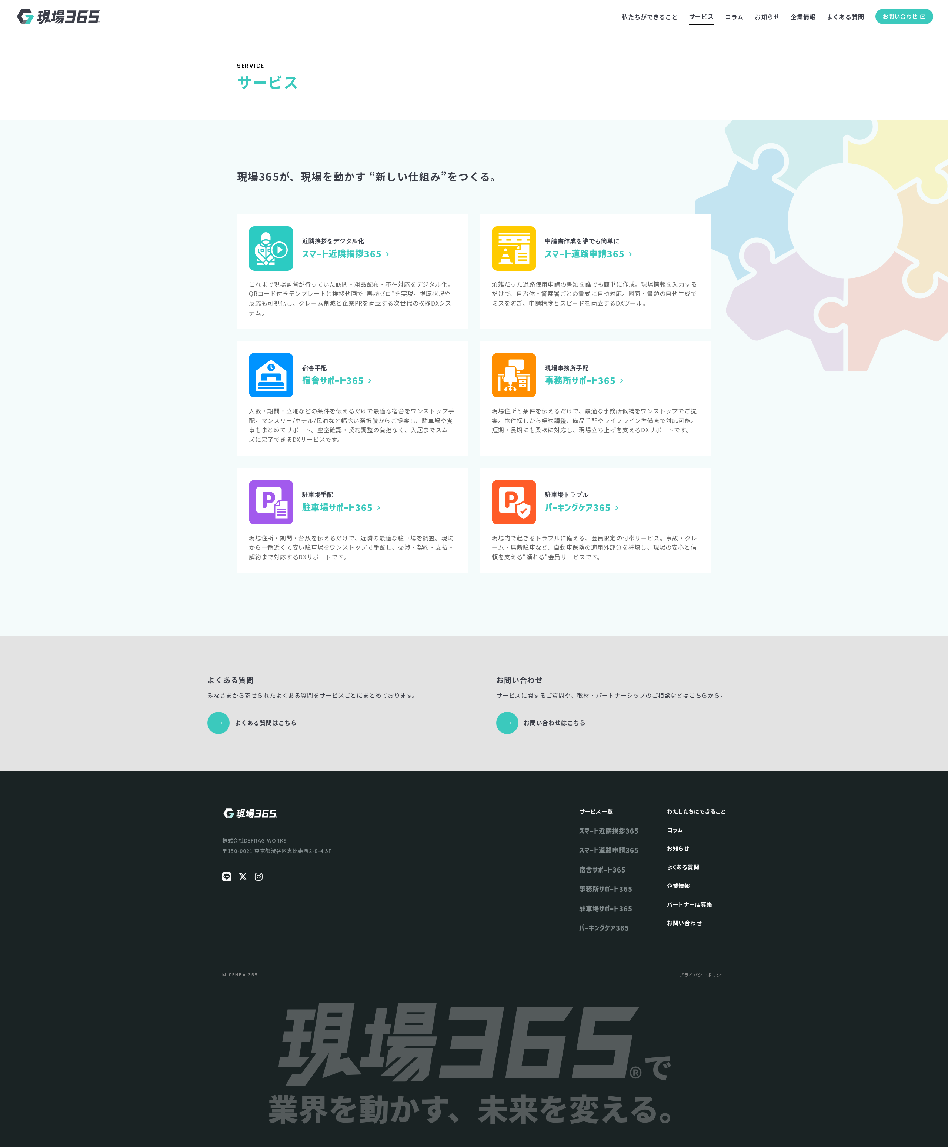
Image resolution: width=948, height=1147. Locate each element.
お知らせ (767, 16)
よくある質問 (845, 16)
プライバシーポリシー (702, 975)
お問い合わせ (684, 923)
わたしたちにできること (696, 811)
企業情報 (803, 16)
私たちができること (650, 16)
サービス (701, 16)
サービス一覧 (596, 811)
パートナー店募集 (689, 904)
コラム (734, 16)
